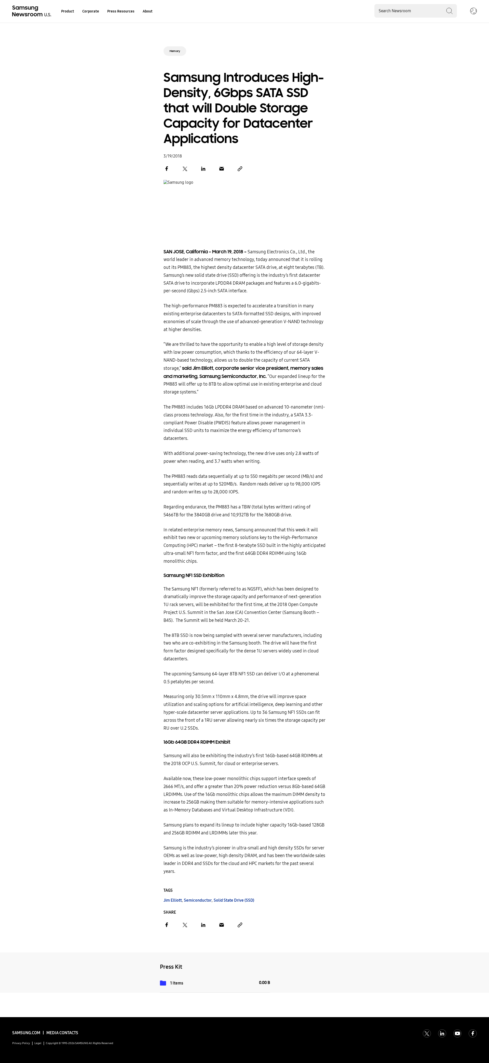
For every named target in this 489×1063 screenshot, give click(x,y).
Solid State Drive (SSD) (234, 900)
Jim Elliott (173, 900)
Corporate (90, 11)
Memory (175, 51)
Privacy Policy (21, 1043)
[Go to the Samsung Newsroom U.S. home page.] (32, 11)
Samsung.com (26, 1032)
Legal (38, 1043)
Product (67, 11)
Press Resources (120, 11)
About (148, 11)
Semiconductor (198, 900)
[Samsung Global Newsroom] (473, 11)
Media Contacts (62, 1032)
